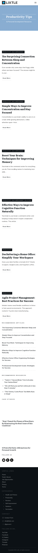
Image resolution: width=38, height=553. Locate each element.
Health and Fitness (11, 495)
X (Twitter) (5, 537)
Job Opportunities (7, 479)
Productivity (7, 52)
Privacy (4, 484)
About (4, 482)
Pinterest (5, 544)
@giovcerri (8, 524)
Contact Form (9, 518)
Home (4, 474)
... (7, 73)
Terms (4, 487)
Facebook (5, 535)
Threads (4, 542)
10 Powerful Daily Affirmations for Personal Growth (19, 441)
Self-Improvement (18, 52)
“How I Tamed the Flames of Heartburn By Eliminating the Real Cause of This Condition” (19, 416)
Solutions (27, 200)
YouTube (5, 532)
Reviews (8, 500)
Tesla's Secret (6, 477)
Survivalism (8, 509)
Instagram (5, 540)
